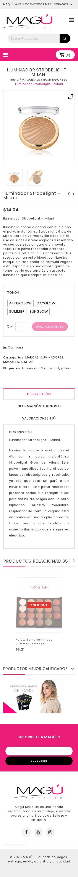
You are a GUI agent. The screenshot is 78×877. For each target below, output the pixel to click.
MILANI (29, 362)
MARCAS (32, 357)
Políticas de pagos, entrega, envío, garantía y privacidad (39, 859)
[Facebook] (26, 832)
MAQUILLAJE (31, 80)
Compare (15, 347)
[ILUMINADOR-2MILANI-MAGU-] (35, 177)
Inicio (14, 80)
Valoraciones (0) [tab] (39, 418)
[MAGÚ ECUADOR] (28, 21)
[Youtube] (38, 832)
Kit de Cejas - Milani (67, 196)
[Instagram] (50, 832)
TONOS (13, 292)
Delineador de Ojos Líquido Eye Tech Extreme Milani (72, 198)
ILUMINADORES (54, 80)
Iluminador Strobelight (40, 368)
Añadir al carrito (50, 327)
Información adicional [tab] (39, 406)
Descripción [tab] (39, 394)
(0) (67, 55)
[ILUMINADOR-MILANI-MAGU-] (14, 177)
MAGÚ (28, 857)
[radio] (20, 303)
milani (66, 368)
